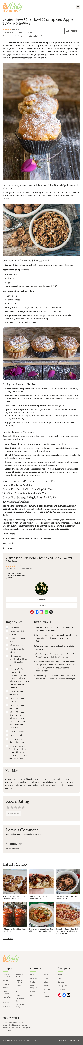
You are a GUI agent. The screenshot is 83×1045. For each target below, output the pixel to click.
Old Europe (34, 982)
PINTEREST (46, 538)
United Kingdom (33, 986)
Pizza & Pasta (18, 987)
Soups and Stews (20, 1000)
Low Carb (6, 1006)
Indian (46, 975)
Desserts (6, 984)
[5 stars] (23, 807)
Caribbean (34, 978)
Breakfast (6, 980)
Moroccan (47, 989)
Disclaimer (62, 989)
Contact (61, 982)
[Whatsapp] (46, 612)
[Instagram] (41, 612)
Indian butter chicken (45, 525)
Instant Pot (6, 997)
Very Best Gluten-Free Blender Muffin (24, 493)
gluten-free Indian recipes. (56, 528)
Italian (46, 978)
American (47, 997)
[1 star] (8, 807)
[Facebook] (37, 612)
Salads (18, 992)
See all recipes (8, 938)
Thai (45, 993)
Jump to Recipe (72, 31)
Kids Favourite (6, 1001)
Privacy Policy (63, 986)
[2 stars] (11, 807)
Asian (46, 982)
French (32, 991)
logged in (21, 834)
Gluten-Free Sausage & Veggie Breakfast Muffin (30, 497)
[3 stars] (15, 807)
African (32, 975)
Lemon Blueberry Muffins (17, 485)
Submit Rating (13, 813)
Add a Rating (41, 605)
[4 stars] (19, 807)
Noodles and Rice (19, 981)
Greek (32, 995)
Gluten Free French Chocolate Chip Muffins (28, 489)
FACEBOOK (31, 538)
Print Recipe (42, 599)
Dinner (5, 988)
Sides (18, 995)
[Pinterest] (32, 612)
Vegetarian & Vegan (20, 1005)
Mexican (47, 986)
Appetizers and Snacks (7, 975)
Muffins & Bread (19, 975)
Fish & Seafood (6, 992)
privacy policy (33, 36)
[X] (51, 612)
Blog (59, 978)
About (60, 975)
